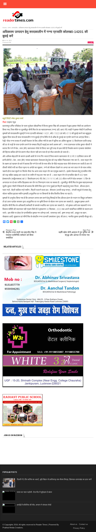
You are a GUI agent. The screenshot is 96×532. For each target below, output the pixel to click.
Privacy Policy (79, 528)
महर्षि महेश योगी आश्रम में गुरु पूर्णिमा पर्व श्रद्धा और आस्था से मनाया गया (74, 232)
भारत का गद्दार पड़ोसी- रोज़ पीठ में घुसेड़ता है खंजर (34, 492)
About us (73, 524)
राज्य (9, 28)
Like (91, 42)
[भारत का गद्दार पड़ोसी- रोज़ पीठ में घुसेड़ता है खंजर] (8, 495)
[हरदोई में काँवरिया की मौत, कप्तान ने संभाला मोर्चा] (8, 508)
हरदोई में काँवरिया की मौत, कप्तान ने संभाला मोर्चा (34, 505)
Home (4, 28)
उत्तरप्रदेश (15, 28)
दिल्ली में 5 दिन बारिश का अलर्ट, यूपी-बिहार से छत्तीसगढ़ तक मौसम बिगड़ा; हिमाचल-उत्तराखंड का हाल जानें (54, 479)
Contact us (83, 524)
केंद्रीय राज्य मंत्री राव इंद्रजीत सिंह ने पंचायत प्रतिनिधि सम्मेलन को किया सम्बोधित (21, 234)
